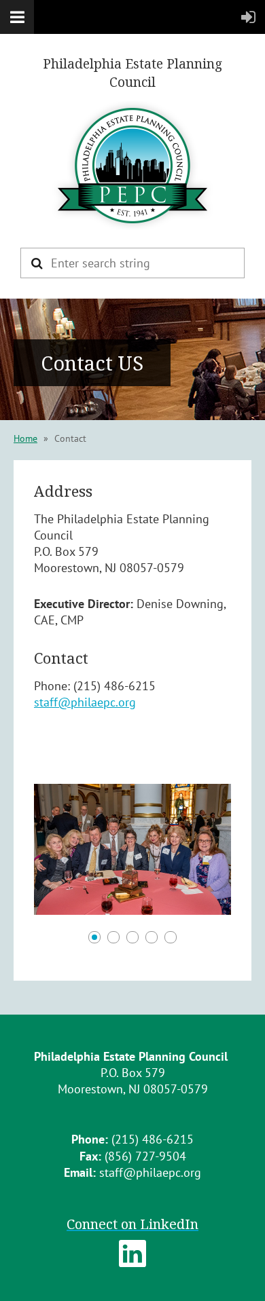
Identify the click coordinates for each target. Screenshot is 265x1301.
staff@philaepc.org (85, 702)
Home (25, 438)
